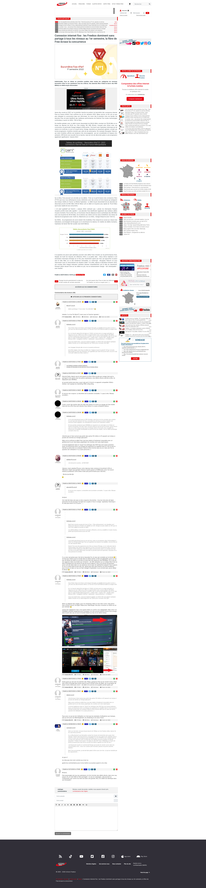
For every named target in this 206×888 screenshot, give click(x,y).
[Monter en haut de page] (96, 302)
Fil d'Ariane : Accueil (62, 879)
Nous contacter (116, 864)
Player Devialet (127, 217)
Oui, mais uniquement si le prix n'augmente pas (136, 349)
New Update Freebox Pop (131, 230)
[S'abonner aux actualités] (116, 275)
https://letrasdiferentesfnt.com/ (132, 223)
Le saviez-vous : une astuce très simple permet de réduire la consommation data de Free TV (138, 119)
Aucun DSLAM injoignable (144, 290)
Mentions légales (91, 864)
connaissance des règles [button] (80, 791)
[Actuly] (124, 283)
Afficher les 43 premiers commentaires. (87, 297)
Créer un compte (123, 15)
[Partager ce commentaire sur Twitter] (90, 302)
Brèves (115, 23)
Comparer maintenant (135, 99)
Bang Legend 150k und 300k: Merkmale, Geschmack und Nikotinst (134, 229)
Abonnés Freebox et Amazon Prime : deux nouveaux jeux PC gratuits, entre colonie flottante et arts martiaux (138, 114)
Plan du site (127, 864)
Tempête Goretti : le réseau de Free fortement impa (137, 185)
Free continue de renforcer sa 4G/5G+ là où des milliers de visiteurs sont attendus (80, 30)
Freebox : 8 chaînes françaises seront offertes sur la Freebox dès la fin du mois (137, 329)
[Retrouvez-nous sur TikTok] (71, 856)
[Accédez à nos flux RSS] (61, 856)
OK (147, 13)
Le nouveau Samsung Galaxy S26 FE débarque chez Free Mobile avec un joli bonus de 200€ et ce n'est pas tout (138, 130)
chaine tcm (127, 234)
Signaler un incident (143, 296)
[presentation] (56, 805)
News (80, 879)
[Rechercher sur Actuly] (147, 284)
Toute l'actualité (63, 18)
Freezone (124, 10)
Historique (94, 316)
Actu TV (124, 315)
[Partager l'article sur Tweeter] (104, 275)
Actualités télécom (113, 25)
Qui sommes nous (104, 864)
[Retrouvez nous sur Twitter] (92, 856)
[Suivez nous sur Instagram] (113, 856)
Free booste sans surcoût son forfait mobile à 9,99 (137, 189)
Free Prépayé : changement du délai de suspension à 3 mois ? (134, 233)
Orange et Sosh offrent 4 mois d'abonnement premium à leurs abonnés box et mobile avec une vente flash (138, 117)
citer (86, 302)
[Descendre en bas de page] (93, 302)
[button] (56, 805)
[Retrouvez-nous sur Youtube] (82, 856)
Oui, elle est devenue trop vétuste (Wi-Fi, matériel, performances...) (133, 347)
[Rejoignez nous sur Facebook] (103, 856)
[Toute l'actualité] (114, 18)
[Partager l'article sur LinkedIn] (113, 275)
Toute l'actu (73, 879)
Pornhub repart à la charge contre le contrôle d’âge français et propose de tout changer (82, 28)
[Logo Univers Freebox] (62, 4)
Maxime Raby (80, 275)
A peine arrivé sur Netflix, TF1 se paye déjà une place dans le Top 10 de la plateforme (137, 319)
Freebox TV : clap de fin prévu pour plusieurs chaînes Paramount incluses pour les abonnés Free (137, 336)
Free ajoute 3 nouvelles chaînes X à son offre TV (138, 331)
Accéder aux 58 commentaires (86, 287)
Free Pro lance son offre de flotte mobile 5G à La (137, 191)
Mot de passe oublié (140, 15)
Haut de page (144, 872)
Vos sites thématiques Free (131, 260)
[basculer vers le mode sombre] (130, 4)
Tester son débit (105, 316)
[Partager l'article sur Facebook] (108, 275)
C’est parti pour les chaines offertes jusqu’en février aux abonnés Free (137, 325)
